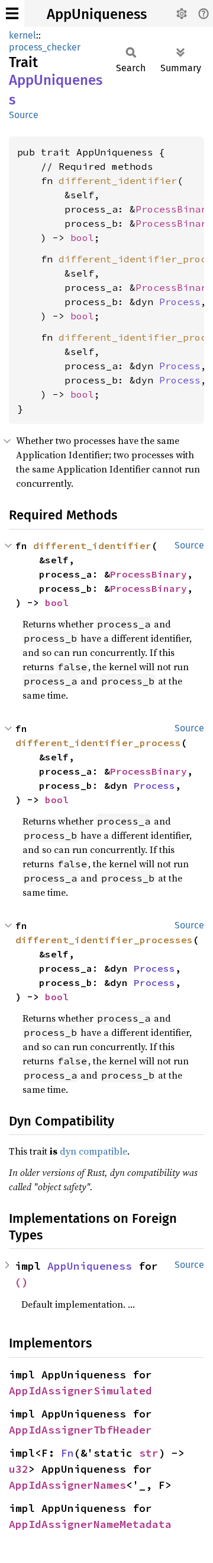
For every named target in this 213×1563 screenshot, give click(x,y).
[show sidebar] (12, 13)
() (21, 1282)
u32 (18, 1469)
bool (82, 237)
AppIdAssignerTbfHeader (80, 1430)
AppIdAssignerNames (67, 1485)
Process (180, 301)
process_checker (44, 47)
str (149, 1453)
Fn (67, 1453)
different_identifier (118, 180)
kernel (22, 35)
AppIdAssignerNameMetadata (90, 1524)
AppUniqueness (97, 14)
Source (23, 115)
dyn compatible (93, 1151)
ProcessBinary (173, 209)
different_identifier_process (98, 743)
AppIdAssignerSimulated (80, 1390)
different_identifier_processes (104, 940)
